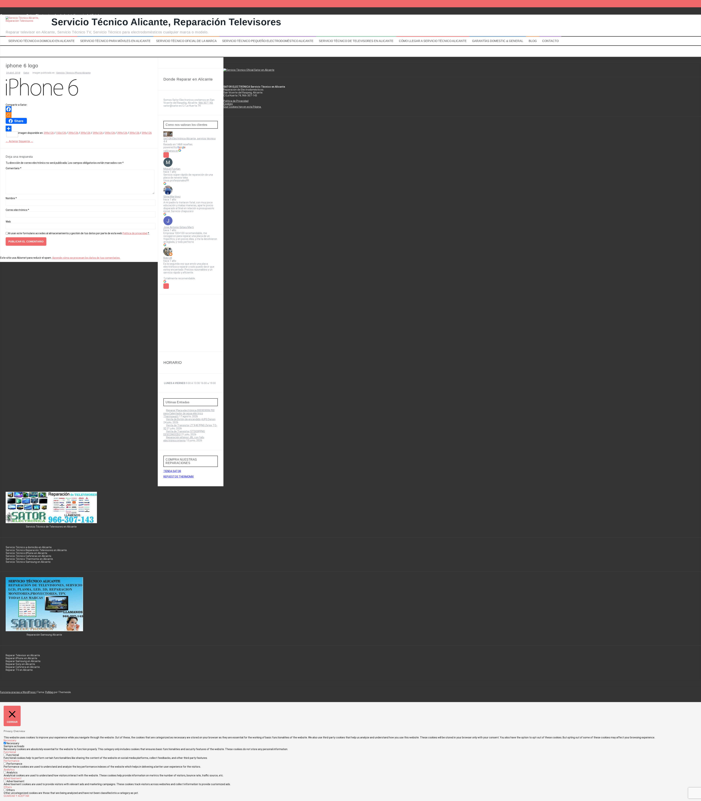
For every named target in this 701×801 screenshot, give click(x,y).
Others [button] (8, 787)
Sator (26, 72)
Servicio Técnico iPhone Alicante (73, 72)
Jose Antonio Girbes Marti (178, 227)
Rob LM (167, 257)
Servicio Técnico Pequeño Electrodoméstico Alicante (267, 41)
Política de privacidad (134, 233)
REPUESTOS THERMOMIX (178, 476)
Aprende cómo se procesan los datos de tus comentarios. (86, 257)
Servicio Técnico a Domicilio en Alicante (41, 41)
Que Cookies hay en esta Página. (242, 106)
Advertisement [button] (12, 778)
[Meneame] (79, 115)
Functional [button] (10, 752)
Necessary (13, 743)
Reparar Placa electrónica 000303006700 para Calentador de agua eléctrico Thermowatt (188, 413)
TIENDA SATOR (172, 471)
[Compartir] (79, 128)
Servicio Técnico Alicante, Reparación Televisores (166, 22)
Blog (533, 41)
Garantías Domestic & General (497, 41)
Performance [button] (11, 760)
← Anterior (12, 141)
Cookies (228, 103)
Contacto (550, 41)
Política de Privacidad (235, 100)
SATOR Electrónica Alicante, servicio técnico (189, 138)
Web (8, 221)
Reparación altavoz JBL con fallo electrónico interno (183, 439)
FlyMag (49, 692)
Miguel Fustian (171, 168)
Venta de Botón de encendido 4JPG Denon (190, 419)
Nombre (11, 198)
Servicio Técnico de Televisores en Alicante (356, 41)
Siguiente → (26, 141)
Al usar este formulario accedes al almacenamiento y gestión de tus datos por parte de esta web (78, 233)
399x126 (49, 132)
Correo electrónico (17, 209)
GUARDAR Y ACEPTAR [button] (16, 795)
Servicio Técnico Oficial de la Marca (186, 41)
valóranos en (170, 150)
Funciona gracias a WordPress (18, 692)
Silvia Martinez (172, 196)
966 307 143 (205, 102)
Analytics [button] (9, 769)
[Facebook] (79, 109)
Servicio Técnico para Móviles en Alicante (115, 41)
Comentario (13, 168)
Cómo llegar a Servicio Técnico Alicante (433, 41)
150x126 (61, 132)
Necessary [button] (10, 740)
